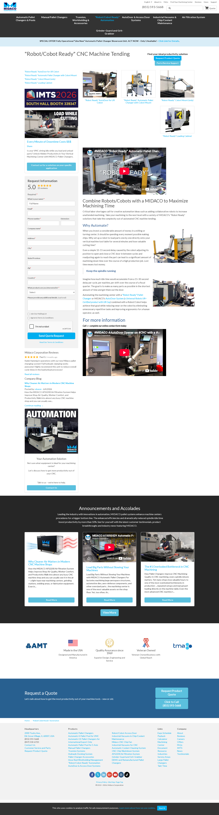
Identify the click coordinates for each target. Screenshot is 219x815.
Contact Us (51, 487)
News (206, 2)
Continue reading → (34, 405)
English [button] (147, 2)
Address (31, 238)
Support (214, 2)
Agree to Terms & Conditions (42, 318)
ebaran (38, 389)
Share (29, 146)
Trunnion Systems (76, 751)
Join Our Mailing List (39, 314)
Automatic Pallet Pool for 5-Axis (83, 745)
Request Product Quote (168, 58)
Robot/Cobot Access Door (124, 733)
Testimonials (183, 754)
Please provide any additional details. (47, 297)
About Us (157, 2)
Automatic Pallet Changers (80, 733)
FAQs (166, 2)
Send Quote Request (51, 335)
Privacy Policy (101, 782)
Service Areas (164, 757)
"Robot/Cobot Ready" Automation (84, 763)
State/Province (34, 258)
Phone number (34, 219)
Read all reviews (32, 374)
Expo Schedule (164, 733)
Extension (65, 219)
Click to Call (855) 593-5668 (172, 703)
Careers (181, 739)
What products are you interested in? (43, 288)
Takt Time (162, 766)
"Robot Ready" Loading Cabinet (38, 83)
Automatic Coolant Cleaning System (129, 748)
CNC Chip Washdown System (125, 751)
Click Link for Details (169, 41)
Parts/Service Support (168, 63)
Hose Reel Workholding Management (85, 760)
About (180, 733)
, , (39, 734)
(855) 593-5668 (32, 739)
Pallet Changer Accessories (81, 757)
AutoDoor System (115, 298)
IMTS (179, 748)
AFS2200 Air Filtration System (126, 754)
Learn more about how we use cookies (137, 808)
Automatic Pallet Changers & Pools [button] (25, 18)
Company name (34, 228)
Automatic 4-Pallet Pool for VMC (83, 736)
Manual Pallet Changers (79, 748)
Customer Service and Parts (38, 748)
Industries (162, 754)
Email (30, 209)
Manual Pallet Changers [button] (54, 17)
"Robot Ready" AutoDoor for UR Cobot (42, 71)
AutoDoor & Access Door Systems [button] (136, 18)
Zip (29, 268)
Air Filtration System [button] (193, 17)
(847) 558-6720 (32, 742)
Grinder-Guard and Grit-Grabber (127, 757)
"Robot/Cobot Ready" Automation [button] (107, 18)
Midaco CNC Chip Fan (122, 742)
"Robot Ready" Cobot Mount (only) (40, 79)
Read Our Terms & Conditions (51, 342)
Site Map (111, 782)
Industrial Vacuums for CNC (125, 745)
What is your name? (36, 199)
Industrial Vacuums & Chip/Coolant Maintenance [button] (164, 20)
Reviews (198, 2)
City (30, 248)
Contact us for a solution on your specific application (51, 166)
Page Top (119, 782)
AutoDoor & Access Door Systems (84, 766)
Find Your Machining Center (181, 2)
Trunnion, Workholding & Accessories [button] (80, 20)
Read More (51, 600)
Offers (180, 742)
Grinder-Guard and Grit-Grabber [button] (109, 32)
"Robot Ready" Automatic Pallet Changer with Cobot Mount (51, 75)
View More (109, 612)
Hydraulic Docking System (80, 754)
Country (31, 278)
